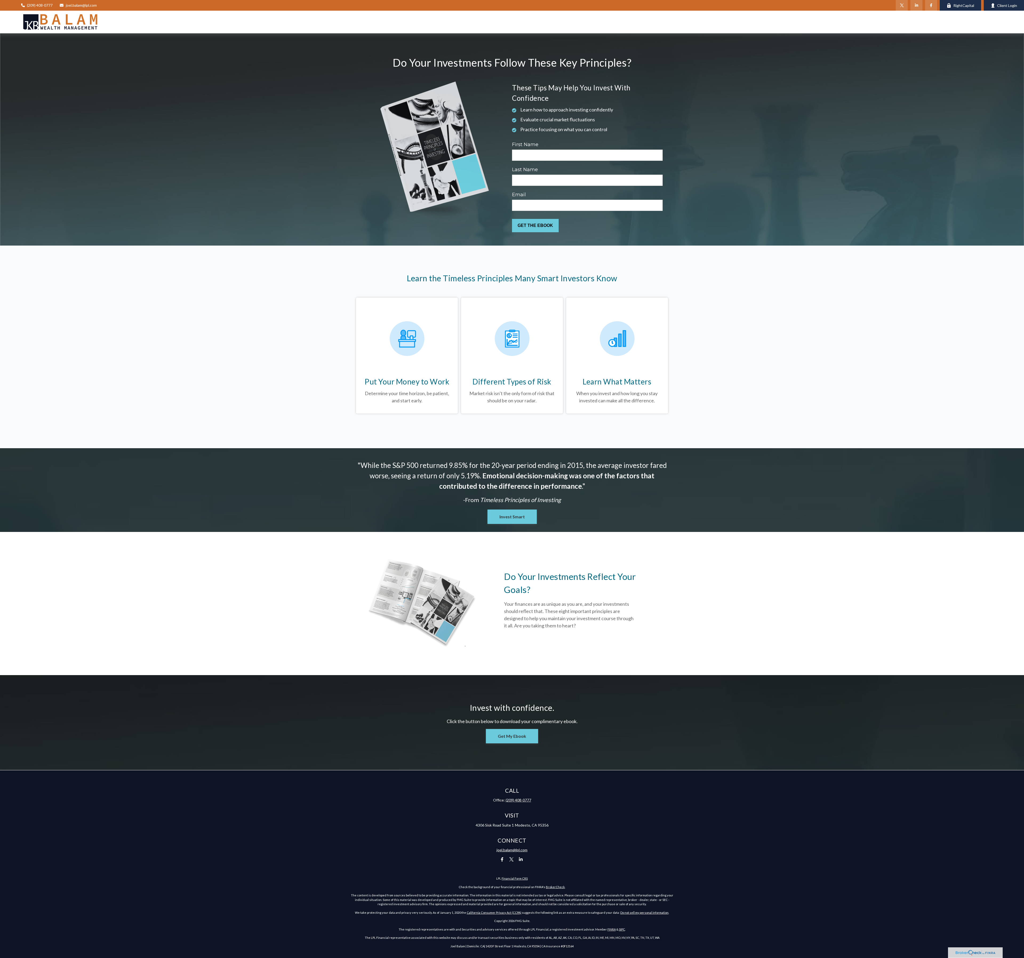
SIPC (622, 929)
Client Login (1007, 5)
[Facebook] (931, 5)
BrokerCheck (555, 887)
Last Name (525, 170)
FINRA (611, 929)
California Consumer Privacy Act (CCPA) (494, 912)
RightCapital (963, 5)
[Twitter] (902, 5)
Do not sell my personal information (644, 912)
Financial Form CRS (515, 878)
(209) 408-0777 (40, 5)
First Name (525, 144)
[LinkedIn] (916, 5)
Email (519, 195)
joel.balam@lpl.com (81, 5)
